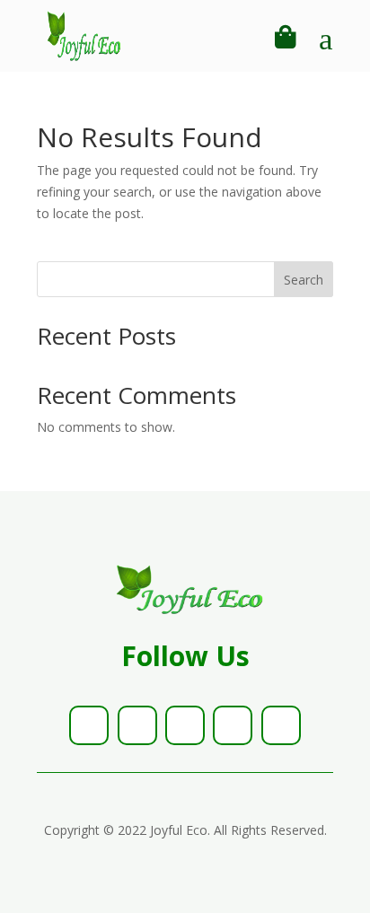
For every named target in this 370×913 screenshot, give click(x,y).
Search (303, 279)
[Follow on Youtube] (281, 725)
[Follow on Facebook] (89, 725)
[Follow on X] (137, 725)
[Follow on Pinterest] (232, 725)
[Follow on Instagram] (185, 725)
